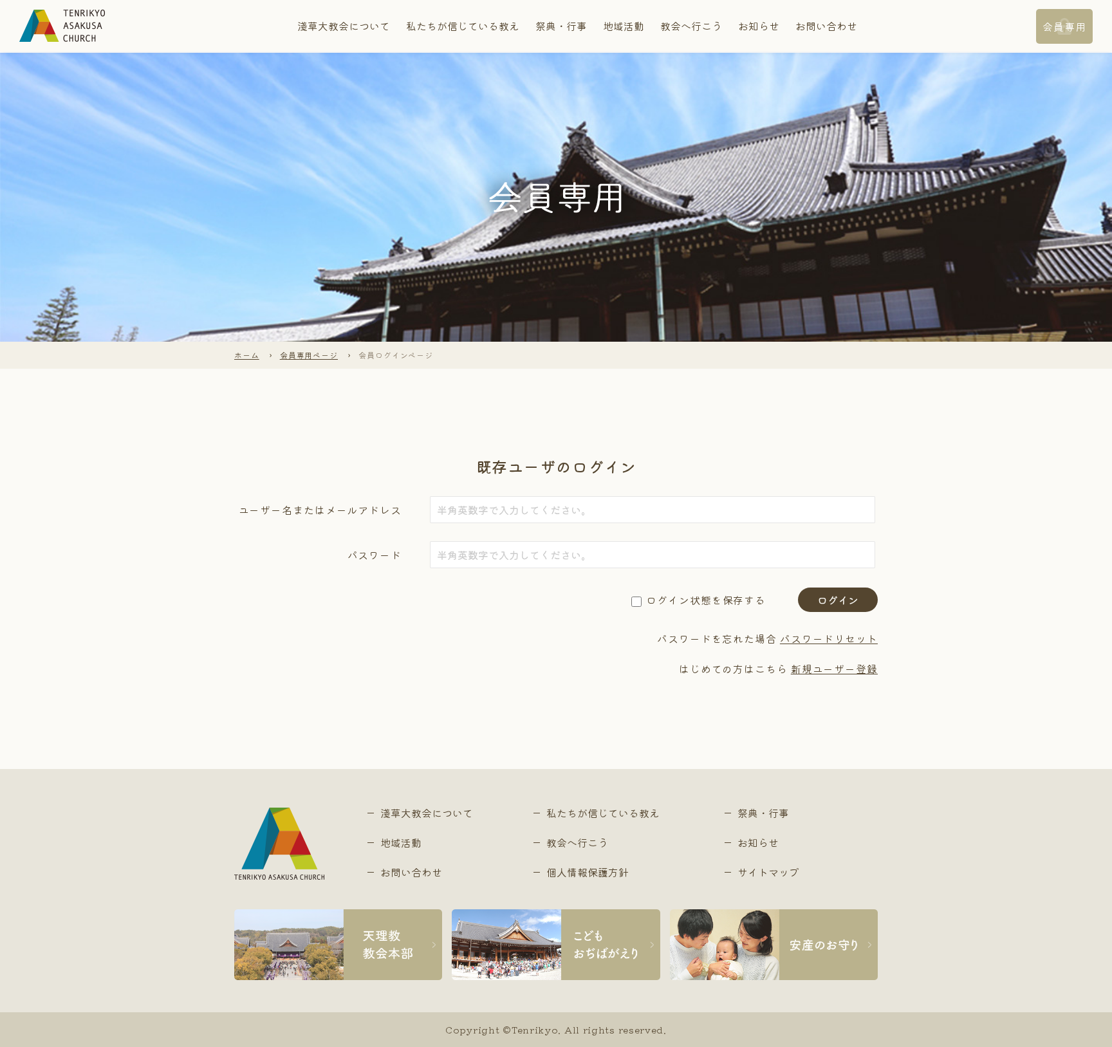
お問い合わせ (826, 25)
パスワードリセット (829, 638)
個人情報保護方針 (587, 872)
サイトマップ (768, 872)
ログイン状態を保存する (706, 599)
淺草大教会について (343, 25)
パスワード (375, 554)
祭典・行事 (561, 25)
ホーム (246, 354)
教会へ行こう (691, 25)
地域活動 (623, 25)
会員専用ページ (309, 354)
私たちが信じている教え (462, 25)
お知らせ (758, 25)
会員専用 (1064, 26)
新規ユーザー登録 (834, 668)
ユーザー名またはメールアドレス (320, 509)
